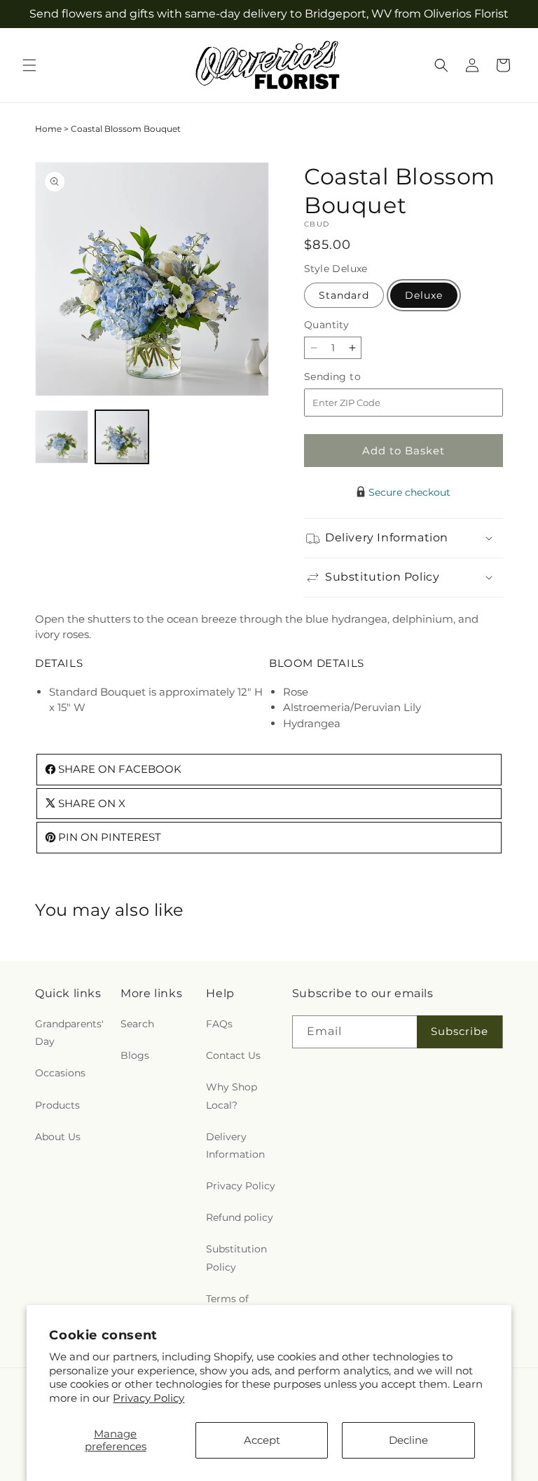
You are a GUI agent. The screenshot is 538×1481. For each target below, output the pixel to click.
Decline (408, 1440)
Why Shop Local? (231, 1096)
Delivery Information (235, 1145)
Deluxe (424, 295)
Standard (344, 295)
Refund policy (239, 1217)
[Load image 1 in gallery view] (61, 437)
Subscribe (459, 1031)
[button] (29, 65)
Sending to (353, 377)
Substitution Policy (236, 1258)
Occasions (60, 1073)
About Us (58, 1136)
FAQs (219, 1023)
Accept (262, 1440)
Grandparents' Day (69, 1032)
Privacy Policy (148, 1398)
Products (57, 1105)
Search (137, 1023)
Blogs (134, 1055)
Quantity (326, 324)
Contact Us (233, 1055)
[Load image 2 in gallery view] (122, 437)
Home (48, 128)
